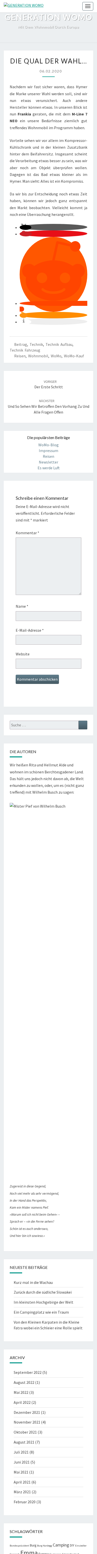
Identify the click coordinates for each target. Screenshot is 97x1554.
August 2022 (24, 1382)
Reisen (20, 355)
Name (22, 606)
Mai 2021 (21, 1472)
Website (23, 653)
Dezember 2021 (27, 1412)
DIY (72, 1545)
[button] (25, 227)
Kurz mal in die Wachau (33, 1282)
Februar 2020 (25, 1501)
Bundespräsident (19, 1545)
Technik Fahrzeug (25, 350)
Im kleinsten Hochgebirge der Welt (43, 1302)
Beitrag (20, 344)
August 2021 (24, 1442)
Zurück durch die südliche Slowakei (43, 1292)
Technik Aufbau (59, 344)
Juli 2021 (21, 1452)
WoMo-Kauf (74, 355)
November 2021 (27, 1422)
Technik (36, 344)
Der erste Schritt (48, 384)
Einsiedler (81, 1545)
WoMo (56, 355)
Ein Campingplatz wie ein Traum (41, 1312)
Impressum (48, 450)
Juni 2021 (22, 1462)
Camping (61, 1545)
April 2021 (22, 1482)
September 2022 (28, 1372)
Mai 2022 (21, 1392)
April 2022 (22, 1402)
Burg (33, 1545)
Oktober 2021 (25, 1432)
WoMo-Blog (48, 444)
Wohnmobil (38, 355)
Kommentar (27, 532)
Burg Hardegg (44, 1545)
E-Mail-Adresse (30, 630)
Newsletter (48, 462)
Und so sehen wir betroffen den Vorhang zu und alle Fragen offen (48, 407)
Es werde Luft (49, 467)
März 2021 (22, 1491)
